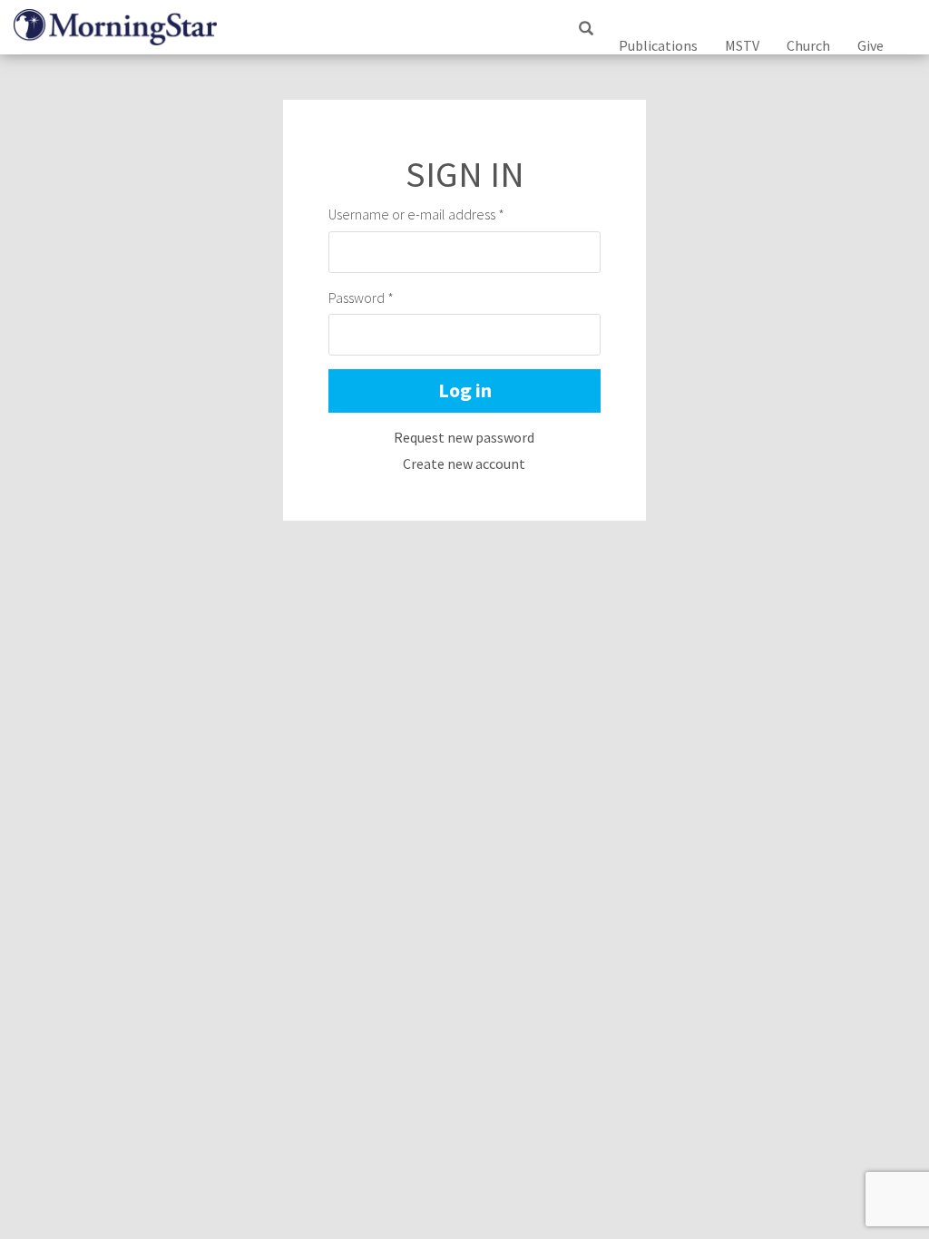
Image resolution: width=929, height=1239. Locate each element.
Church (808, 45)
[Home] (122, 27)
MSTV (742, 45)
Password (361, 297)
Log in (465, 390)
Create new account (464, 463)
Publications (658, 45)
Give (870, 45)
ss (585, 46)
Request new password (464, 437)
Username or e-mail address (416, 214)
